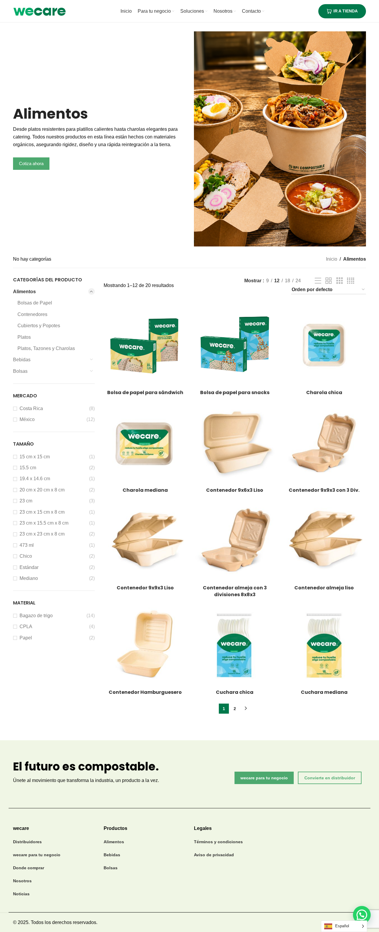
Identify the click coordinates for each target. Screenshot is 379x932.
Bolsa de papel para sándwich (145, 392)
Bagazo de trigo (36, 615)
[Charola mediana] (145, 442)
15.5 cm (28, 467)
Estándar (29, 567)
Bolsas (20, 371)
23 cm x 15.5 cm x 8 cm (44, 522)
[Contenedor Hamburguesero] (145, 644)
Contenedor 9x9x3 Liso (145, 587)
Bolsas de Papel (34, 302)
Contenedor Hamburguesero (145, 692)
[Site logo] (39, 10)
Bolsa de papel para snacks (234, 392)
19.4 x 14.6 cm (35, 478)
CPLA (26, 626)
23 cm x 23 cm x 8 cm (42, 533)
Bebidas (21, 359)
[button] (362, 915)
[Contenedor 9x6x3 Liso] (235, 442)
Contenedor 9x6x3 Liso (234, 490)
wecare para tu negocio (264, 777)
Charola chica (324, 392)
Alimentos (24, 291)
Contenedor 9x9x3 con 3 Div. (324, 490)
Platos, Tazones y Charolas (46, 348)
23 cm (26, 500)
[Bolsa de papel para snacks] (235, 345)
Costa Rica (31, 408)
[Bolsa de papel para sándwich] (145, 345)
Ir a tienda (345, 11)
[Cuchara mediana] (324, 644)
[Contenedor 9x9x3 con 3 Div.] (324, 442)
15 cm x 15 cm (35, 456)
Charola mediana (145, 490)
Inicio (331, 259)
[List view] (318, 281)
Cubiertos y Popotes (38, 325)
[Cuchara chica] (235, 644)
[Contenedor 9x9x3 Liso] (145, 540)
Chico (26, 556)
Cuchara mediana (324, 692)
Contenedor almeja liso (324, 587)
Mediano (29, 578)
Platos (24, 337)
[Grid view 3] (339, 281)
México (27, 419)
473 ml (27, 545)
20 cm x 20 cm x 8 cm (42, 489)
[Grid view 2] (328, 281)
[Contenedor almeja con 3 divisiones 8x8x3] (235, 540)
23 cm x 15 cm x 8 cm (42, 512)
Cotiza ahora (31, 163)
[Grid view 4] (350, 281)
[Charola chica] (324, 345)
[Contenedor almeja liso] (324, 540)
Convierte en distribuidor (329, 777)
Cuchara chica (234, 692)
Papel (26, 637)
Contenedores (32, 314)
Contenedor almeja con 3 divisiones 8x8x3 (235, 591)
